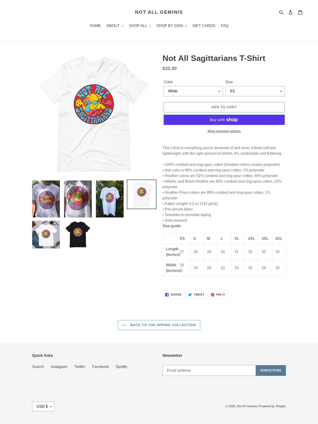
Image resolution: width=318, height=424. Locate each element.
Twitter (79, 367)
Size (229, 82)
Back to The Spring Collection (162, 325)
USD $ (42, 406)
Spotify (121, 367)
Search (38, 367)
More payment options (224, 131)
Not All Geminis (159, 12)
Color (168, 82)
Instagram (59, 367)
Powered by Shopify (272, 406)
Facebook (100, 367)
